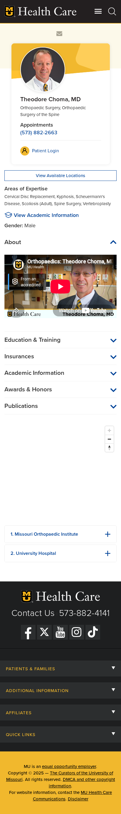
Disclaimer (78, 799)
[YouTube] (60, 632)
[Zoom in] (109, 430)
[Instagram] (76, 632)
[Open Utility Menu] (98, 11)
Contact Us (33, 613)
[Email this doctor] (59, 33)
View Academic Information (46, 215)
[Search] (112, 11)
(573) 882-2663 (38, 132)
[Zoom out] (109, 439)
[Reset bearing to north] (109, 447)
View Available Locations (60, 175)
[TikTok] (92, 632)
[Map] (60, 472)
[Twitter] (44, 632)
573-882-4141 (84, 613)
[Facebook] (28, 632)
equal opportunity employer (69, 766)
